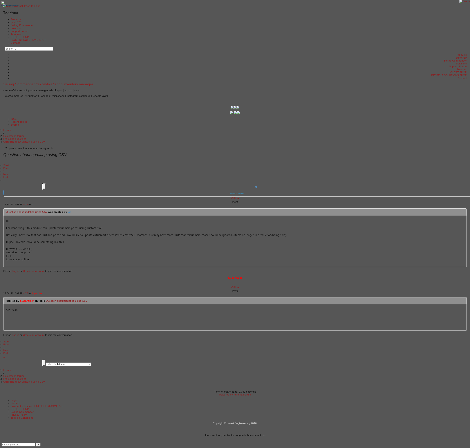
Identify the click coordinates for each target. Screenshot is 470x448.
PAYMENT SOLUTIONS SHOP (28, 39)
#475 (25, 293)
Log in (15, 271)
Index (14, 118)
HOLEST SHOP (20, 36)
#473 (25, 204)
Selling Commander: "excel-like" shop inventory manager (48, 84)
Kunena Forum (242, 394)
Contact (15, 42)
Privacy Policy (19, 414)
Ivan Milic (4, 5)
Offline (235, 198)
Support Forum (19, 31)
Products (16, 19)
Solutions (16, 28)
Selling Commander (22, 25)
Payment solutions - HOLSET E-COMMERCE (37, 405)
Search (15, 124)
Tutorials (16, 33)
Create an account (33, 271)
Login (14, 400)
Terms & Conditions (22, 417)
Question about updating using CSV (26, 211)
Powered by (226, 394)
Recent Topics (19, 121)
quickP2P (16, 22)
